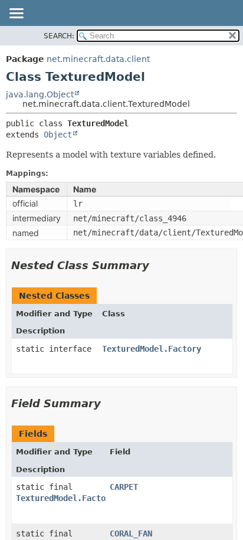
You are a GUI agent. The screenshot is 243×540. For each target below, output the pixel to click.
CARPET (124, 487)
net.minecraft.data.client (98, 59)
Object (58, 134)
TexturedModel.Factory (151, 349)
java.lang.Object (40, 94)
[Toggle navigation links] (16, 14)
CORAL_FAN (131, 533)
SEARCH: (59, 36)
